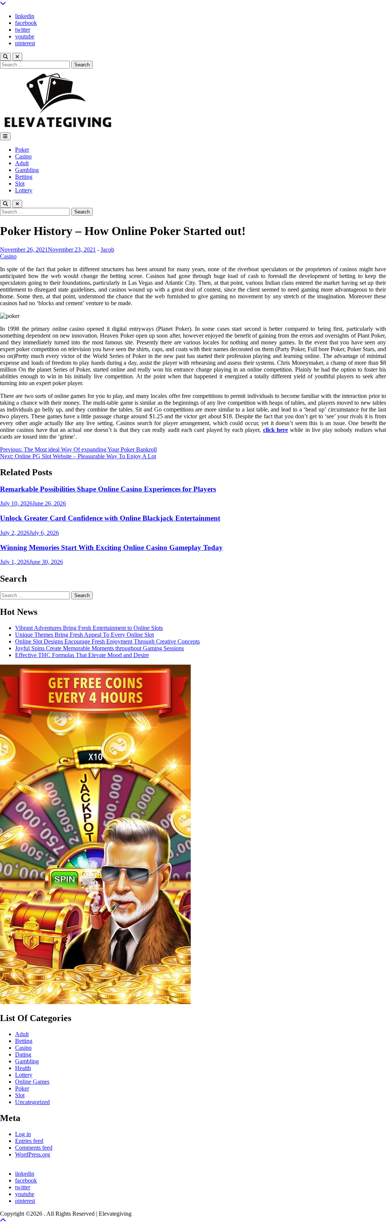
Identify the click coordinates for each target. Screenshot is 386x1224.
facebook (26, 23)
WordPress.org (32, 1154)
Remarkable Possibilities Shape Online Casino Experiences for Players (108, 489)
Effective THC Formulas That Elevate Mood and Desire (82, 655)
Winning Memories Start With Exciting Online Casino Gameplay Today (111, 547)
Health (23, 1068)
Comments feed (33, 1147)
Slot (20, 183)
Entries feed (29, 1141)
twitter (22, 29)
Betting (23, 177)
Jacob (107, 249)
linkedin (24, 16)
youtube (24, 36)
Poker (22, 149)
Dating (23, 1054)
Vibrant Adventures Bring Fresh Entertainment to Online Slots (89, 628)
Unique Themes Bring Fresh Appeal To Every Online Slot (84, 634)
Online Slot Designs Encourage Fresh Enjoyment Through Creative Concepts (107, 641)
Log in (23, 1134)
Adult (22, 163)
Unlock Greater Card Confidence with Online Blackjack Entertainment (110, 518)
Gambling (27, 170)
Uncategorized (32, 1102)
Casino (23, 156)
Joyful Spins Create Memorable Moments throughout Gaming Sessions (99, 648)
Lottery (23, 190)
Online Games (32, 1081)
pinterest (25, 43)
